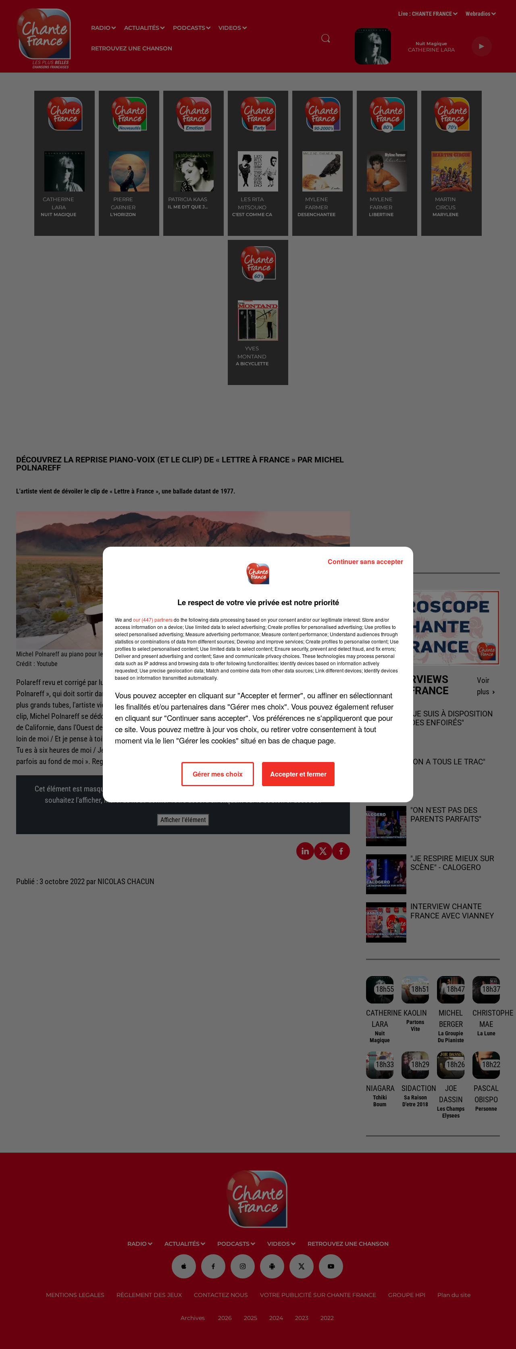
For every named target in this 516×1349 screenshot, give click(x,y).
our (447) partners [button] (153, 619)
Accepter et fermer (298, 774)
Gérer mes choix (218, 774)
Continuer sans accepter (365, 561)
